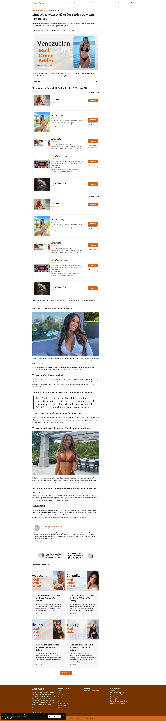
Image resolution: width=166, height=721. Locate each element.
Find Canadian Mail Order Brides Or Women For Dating (82, 598)
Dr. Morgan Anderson (42, 30)
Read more (38, 613)
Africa (118, 3)
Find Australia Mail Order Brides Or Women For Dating (48, 598)
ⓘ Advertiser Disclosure (93, 92)
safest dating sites (45, 517)
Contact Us (113, 691)
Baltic (74, 3)
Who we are (36, 708)
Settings (40, 716)
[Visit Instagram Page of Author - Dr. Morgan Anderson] (37, 541)
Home (34, 10)
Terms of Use (36, 710)
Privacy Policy (36, 712)
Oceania (111, 3)
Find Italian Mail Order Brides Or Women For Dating (47, 647)
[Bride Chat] (38, 3)
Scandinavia (66, 3)
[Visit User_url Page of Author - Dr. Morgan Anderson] (35, 541)
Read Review (92, 124)
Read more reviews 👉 (91, 691)
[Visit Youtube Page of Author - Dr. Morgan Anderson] (40, 541)
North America (63, 703)
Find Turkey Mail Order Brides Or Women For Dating (81, 647)
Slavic (80, 3)
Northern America (101, 3)
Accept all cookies (54, 716)
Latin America (89, 3)
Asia (52, 3)
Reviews (125, 3)
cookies (12, 715)
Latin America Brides (43, 10)
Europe (58, 3)
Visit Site (93, 100)
